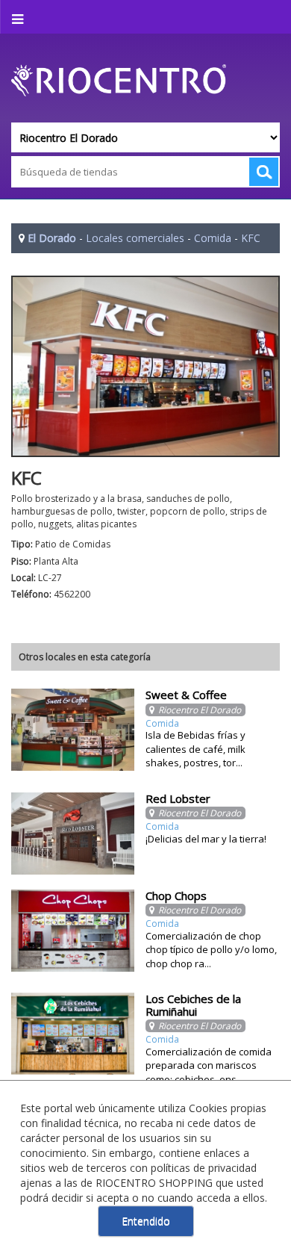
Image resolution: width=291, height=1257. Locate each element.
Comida (212, 238)
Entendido (146, 1221)
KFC (250, 238)
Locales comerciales (135, 238)
